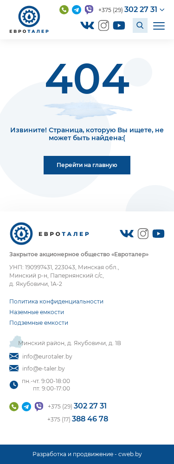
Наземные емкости (36, 312)
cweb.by (130, 454)
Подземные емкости (38, 322)
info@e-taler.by (43, 368)
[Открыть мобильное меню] (159, 25)
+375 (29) (127, 9)
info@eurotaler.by (47, 356)
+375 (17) (77, 419)
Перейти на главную (87, 164)
